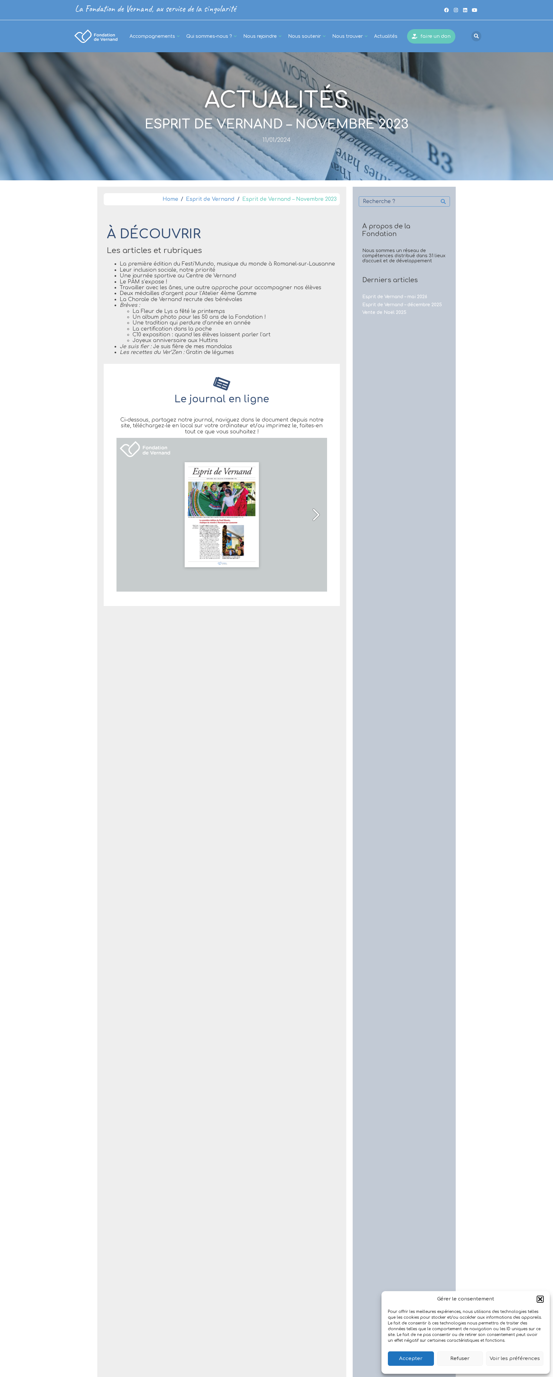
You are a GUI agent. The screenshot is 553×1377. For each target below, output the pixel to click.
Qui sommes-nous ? (209, 36)
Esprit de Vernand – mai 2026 (394, 296)
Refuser (459, 1358)
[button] (540, 1299)
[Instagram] (456, 10)
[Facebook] (446, 10)
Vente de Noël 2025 (384, 312)
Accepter (410, 1358)
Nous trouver (347, 36)
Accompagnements (152, 36)
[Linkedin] (465, 10)
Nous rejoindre (260, 36)
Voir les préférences (515, 1358)
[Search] (443, 201)
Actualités (385, 36)
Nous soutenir (304, 36)
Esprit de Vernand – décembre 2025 (402, 304)
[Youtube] (474, 10)
